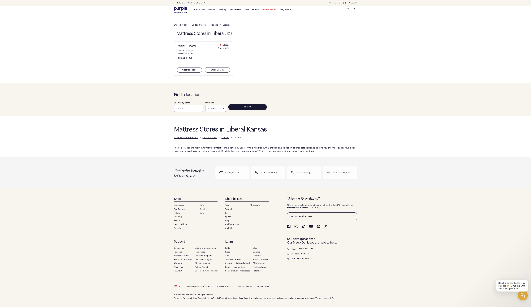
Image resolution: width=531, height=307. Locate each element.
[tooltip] (351, 3)
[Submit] (353, 216)
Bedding (222, 10)
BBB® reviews (259, 263)
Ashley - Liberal (186, 45)
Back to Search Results (186, 137)
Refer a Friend (201, 267)
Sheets (177, 220)
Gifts (202, 213)
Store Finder (180, 24)
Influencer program (204, 259)
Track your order (181, 255)
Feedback (178, 252)
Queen (228, 216)
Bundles (203, 209)
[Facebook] (289, 226)
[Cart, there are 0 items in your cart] (355, 9)
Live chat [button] (305, 254)
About (228, 255)
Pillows (211, 10)
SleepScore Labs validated (237, 263)
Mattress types (259, 267)
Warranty (178, 263)
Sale (202, 205)
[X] (325, 226)
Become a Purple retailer (206, 271)
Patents (256, 271)
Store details (217, 70)
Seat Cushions (251, 10)
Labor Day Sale (269, 10)
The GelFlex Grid (233, 259)
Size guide (255, 205)
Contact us (179, 248)
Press (227, 252)
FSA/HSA (178, 271)
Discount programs (203, 255)
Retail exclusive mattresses (237, 271)
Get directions (189, 70)
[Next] (204, 3)
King (227, 220)
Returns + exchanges (183, 259)
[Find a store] (330, 3)
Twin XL (228, 209)
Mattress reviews (260, 259)
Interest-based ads (245, 286)
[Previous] (175, 3)
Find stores (200, 252)
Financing (178, 267)
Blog (255, 248)
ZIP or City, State (182, 103)
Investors (257, 255)
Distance (209, 103)
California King (232, 224)
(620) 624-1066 (184, 58)
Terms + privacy (263, 286)
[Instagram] (296, 226)
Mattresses (199, 10)
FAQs (227, 248)
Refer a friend (196, 3)
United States (199, 24)
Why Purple (285, 10)
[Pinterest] (318, 226)
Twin (227, 205)
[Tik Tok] (303, 226)
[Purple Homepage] (180, 9)
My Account (348, 9)
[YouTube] (311, 226)
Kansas (214, 24)
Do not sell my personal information (199, 286)
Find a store (337, 3)
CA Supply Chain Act (225, 286)
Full (227, 213)
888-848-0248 (306, 249)
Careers (256, 252)
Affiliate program (202, 263)
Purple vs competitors (235, 267)
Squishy (177, 228)
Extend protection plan (205, 248)
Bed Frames (235, 10)
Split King (229, 228)
